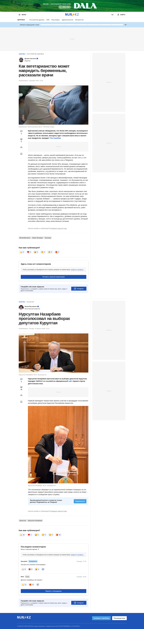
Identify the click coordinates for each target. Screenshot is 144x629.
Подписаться (80, 501)
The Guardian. (55, 138)
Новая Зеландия (37, 238)
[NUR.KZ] (72, 14)
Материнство (79, 20)
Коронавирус (55, 20)
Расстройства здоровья (36, 20)
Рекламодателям (119, 618)
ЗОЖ (47, 20)
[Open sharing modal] (21, 147)
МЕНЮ (24, 14)
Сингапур (48, 238)
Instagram (80, 288)
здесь (80, 158)
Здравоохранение (67, 20)
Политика (22, 302)
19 (59, 535)
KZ (112, 14)
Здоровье (21, 20)
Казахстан (30, 302)
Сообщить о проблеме (101, 618)
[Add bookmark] (21, 154)
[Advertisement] (72, 39)
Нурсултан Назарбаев (35, 520)
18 (23, 535)
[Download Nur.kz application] (72, 6)
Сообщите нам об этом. (58, 228)
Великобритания (24, 238)
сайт (70, 381)
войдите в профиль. (77, 269)
